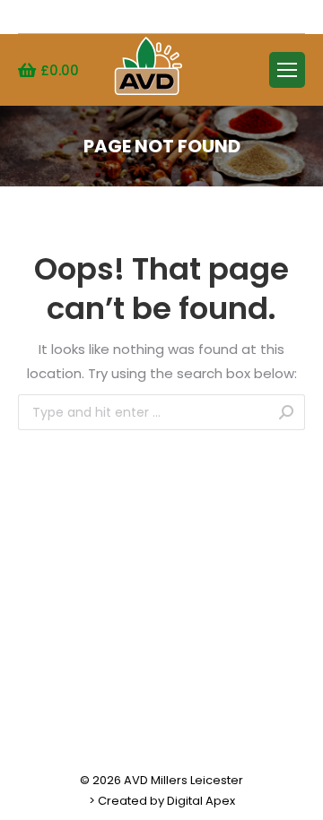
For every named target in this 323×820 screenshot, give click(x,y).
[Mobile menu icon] (287, 70)
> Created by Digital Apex (162, 800)
